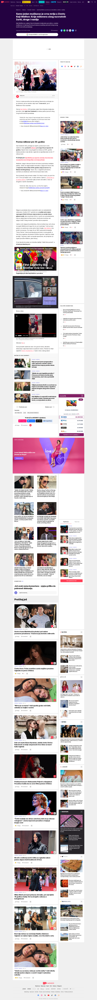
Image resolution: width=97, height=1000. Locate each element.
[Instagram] (65, 66)
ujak (24, 412)
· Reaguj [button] (66, 172)
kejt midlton (18, 412)
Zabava (24, 9)
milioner (33, 148)
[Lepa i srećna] (47, 989)
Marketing (26, 991)
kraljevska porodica (32, 412)
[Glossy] (42, 989)
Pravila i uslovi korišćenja (44, 991)
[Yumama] (65, 989)
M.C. (23, 343)
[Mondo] (5, 2)
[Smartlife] (53, 989)
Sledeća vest (48, 407)
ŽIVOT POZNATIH (27, 351)
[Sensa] (59, 989)
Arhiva (62, 991)
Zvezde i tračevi (31, 9)
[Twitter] (68, 66)
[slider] (20, 335)
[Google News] (77, 66)
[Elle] (34, 989)
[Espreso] (29, 989)
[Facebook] (62, 66)
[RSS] (81, 66)
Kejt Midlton (23, 109)
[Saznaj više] (81, 632)
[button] (54, 30)
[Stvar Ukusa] (72, 989)
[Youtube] (71, 66)
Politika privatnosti (68, 991)
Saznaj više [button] (19, 458)
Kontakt (36, 991)
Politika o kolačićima (55, 991)
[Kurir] (24, 989)
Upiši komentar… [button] (23, 592)
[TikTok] (74, 66)
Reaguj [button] (17, 425)
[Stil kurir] (38, 989)
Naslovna (18, 9)
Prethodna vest (23, 407)
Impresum (32, 991)
